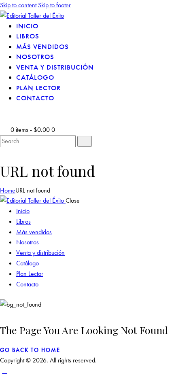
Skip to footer (54, 5)
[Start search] (84, 141)
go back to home (30, 350)
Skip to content (18, 5)
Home (7, 190)
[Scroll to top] (4, 370)
